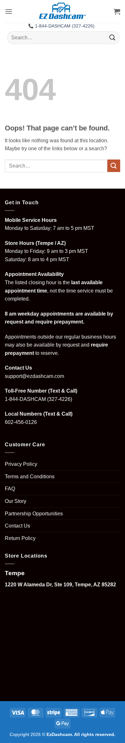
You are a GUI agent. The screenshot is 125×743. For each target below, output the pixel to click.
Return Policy (20, 538)
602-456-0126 (21, 422)
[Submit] (112, 37)
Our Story (15, 501)
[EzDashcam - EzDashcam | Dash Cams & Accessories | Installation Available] (63, 11)
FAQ (10, 488)
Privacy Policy (21, 464)
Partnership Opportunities (34, 513)
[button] (9, 11)
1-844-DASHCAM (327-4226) (65, 26)
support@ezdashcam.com (34, 376)
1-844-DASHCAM (25, 399)
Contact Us (17, 525)
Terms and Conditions (29, 476)
